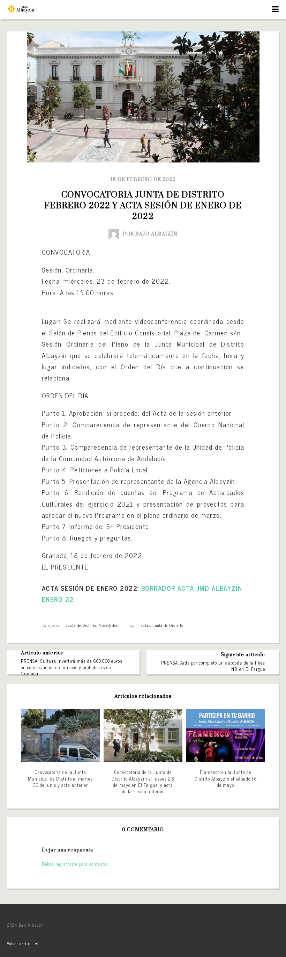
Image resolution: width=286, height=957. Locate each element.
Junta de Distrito (81, 625)
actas (145, 625)
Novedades (108, 625)
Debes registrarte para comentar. (75, 864)
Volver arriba (19, 943)
